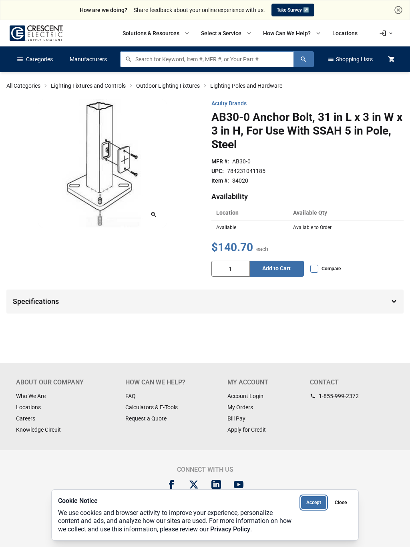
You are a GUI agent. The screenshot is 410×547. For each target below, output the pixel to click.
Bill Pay (236, 418)
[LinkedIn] (216, 485)
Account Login (245, 396)
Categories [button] (34, 59)
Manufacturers (88, 59)
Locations (28, 407)
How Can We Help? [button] (292, 33)
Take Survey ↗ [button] (293, 10)
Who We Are (31, 396)
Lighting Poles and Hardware (246, 85)
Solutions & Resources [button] (157, 33)
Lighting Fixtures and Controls (88, 85)
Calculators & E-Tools (151, 407)
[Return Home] (36, 33)
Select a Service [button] (227, 33)
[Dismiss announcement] (398, 10)
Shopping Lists (350, 59)
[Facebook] (171, 485)
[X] (194, 485)
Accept (313, 502)
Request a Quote (146, 418)
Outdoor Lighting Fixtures (168, 85)
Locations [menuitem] (345, 33)
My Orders (240, 407)
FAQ (130, 396)
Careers (25, 418)
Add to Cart (276, 268)
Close (341, 502)
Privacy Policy (230, 529)
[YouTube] (239, 485)
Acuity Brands (229, 103)
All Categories (23, 85)
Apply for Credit (246, 429)
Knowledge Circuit (38, 429)
